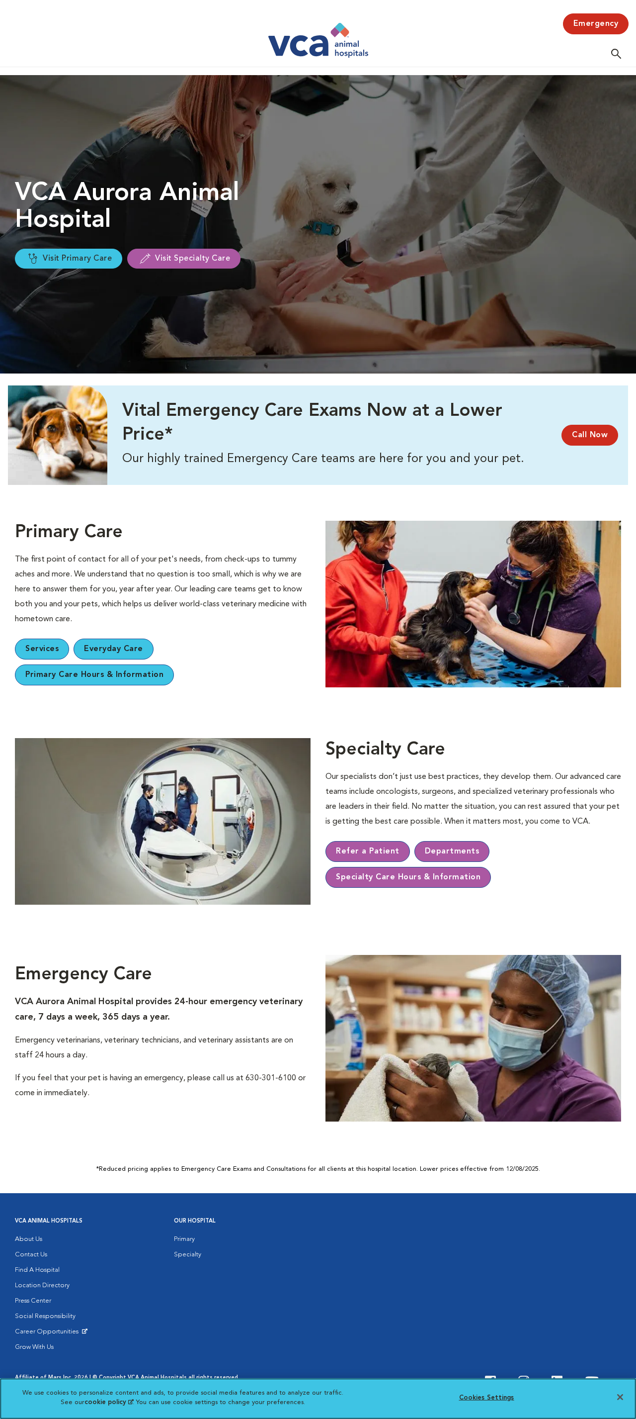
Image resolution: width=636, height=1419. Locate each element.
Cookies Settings (486, 1398)
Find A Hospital (37, 1270)
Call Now (590, 435)
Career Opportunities (48, 1333)
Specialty (187, 1254)
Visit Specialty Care (192, 259)
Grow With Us (34, 1347)
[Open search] (619, 53)
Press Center (33, 1301)
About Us (28, 1239)
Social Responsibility (45, 1316)
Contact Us (31, 1254)
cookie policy (108, 1402)
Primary (184, 1239)
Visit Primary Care (77, 259)
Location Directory (42, 1285)
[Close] (620, 1397)
